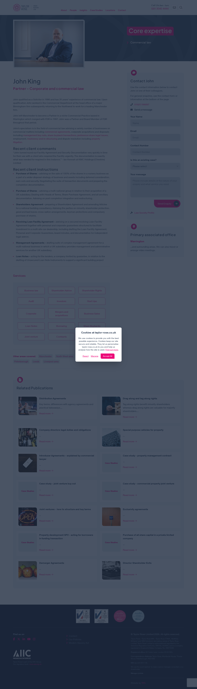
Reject (86, 356)
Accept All (107, 356)
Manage (94, 356)
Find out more (111, 349)
